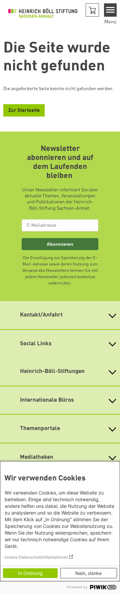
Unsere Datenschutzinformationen (36, 557)
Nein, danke (88, 573)
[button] (92, 10)
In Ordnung (30, 573)
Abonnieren (60, 244)
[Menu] (110, 10)
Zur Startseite (24, 110)
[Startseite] (42, 13)
